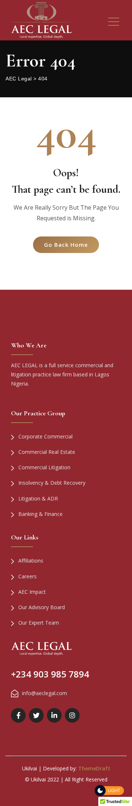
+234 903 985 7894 (50, 674)
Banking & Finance (40, 513)
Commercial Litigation (44, 467)
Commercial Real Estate (46, 451)
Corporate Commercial (45, 436)
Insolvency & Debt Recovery (51, 482)
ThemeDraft (94, 768)
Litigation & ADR (38, 498)
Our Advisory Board (41, 607)
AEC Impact (32, 591)
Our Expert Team (38, 622)
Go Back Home (66, 244)
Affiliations (30, 560)
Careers (27, 576)
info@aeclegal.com (44, 693)
